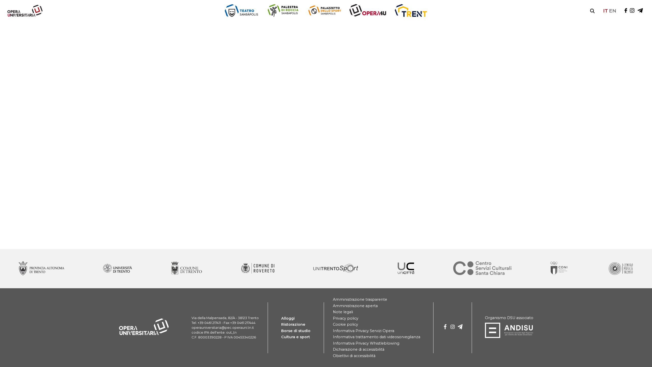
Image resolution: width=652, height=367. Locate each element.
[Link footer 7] (559, 268)
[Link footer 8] (620, 268)
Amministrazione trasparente (360, 299)
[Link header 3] (367, 11)
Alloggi (288, 318)
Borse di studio (295, 331)
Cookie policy (345, 324)
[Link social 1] (632, 11)
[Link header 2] (324, 11)
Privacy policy (345, 318)
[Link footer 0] (41, 268)
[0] (445, 327)
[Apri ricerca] (592, 11)
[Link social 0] (625, 11)
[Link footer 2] (186, 268)
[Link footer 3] (257, 268)
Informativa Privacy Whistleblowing (366, 343)
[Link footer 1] (117, 268)
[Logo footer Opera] (144, 334)
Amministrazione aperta (355, 306)
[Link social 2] (640, 11)
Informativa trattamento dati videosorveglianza (376, 337)
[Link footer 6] (482, 268)
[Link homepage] (23, 15)
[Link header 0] (241, 11)
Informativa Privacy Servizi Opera (363, 331)
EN (612, 11)
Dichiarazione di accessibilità (358, 349)
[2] (460, 327)
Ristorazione (293, 324)
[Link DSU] (509, 337)
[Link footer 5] (406, 268)
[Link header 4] (410, 11)
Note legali (343, 312)
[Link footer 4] (335, 268)
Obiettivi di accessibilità (354, 355)
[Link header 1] (283, 11)
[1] (452, 327)
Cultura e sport (295, 337)
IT (605, 11)
